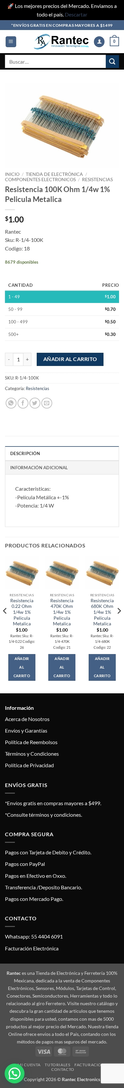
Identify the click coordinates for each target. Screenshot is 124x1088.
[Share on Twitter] (34, 403)
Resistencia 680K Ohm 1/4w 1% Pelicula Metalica (102, 612)
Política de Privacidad (29, 765)
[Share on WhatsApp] (11, 403)
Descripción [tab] (25, 453)
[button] (11, 41)
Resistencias (97, 179)
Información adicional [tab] (39, 467)
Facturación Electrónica (32, 948)
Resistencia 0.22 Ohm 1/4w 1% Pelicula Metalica (21, 612)
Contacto (62, 1069)
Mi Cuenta (29, 1064)
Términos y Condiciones (32, 753)
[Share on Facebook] (23, 403)
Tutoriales (57, 1064)
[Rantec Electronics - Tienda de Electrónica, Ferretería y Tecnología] (61, 41)
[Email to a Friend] (46, 403)
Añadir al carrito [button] (22, 667)
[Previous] (5, 624)
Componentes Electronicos (40, 179)
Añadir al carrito (70, 359)
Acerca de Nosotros (27, 719)
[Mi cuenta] (99, 41)
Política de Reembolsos (31, 742)
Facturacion (89, 1064)
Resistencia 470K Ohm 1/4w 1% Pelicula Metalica (61, 612)
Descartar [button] (76, 14)
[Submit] (112, 61)
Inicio (12, 174)
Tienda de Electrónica (54, 174)
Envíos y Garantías (26, 730)
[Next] (119, 624)
